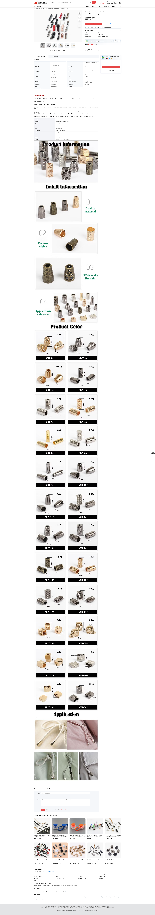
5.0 (106, 58)
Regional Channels (92, 906)
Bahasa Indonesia (111, 907)
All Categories (38, 6)
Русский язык (66, 907)
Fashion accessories (103, 876)
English (49, 907)
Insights (108, 906)
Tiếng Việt (105, 907)
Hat (56, 874)
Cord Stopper (98, 896)
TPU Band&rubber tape (60, 878)
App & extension (106, 6)
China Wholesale (72, 906)
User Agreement (84, 910)
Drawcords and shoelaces (82, 878)
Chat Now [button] (113, 23)
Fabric (35, 874)
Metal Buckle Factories (72, 896)
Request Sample (108, 27)
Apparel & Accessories (40, 8)
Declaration (90, 910)
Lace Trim (36, 878)
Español (53, 907)
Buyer (93, 6)
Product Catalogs (51, 871)
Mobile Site (104, 906)
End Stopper (81, 896)
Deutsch (75, 907)
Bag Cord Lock (106, 896)
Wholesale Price (79, 906)
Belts (57, 876)
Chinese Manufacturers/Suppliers (63, 906)
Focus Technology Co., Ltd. (69, 910)
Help (99, 6)
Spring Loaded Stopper (48, 891)
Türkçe (101, 907)
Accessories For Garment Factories (52, 896)
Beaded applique (102, 874)
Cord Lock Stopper (38, 891)
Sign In (86, 50)
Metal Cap (64, 896)
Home (35, 8)
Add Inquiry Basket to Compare (58, 50)
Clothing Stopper (56, 8)
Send (43, 809)
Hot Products (48, 906)
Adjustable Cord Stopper (60, 891)
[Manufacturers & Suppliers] (40, 2)
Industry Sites (85, 906)
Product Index (98, 906)
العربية (84, 907)
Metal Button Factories (39, 896)
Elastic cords (80, 874)
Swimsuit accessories (38, 876)
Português (57, 907)
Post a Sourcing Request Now (67, 809)
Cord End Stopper (114, 896)
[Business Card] (119, 61)
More (35, 902)
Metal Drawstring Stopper (65, 8)
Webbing (101, 878)
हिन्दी (93, 907)
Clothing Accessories (49, 8)
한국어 (87, 907)
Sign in (120, 3)
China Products (53, 906)
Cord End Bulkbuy (38, 899)
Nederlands (80, 907)
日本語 (91, 907)
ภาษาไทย (97, 907)
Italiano (71, 907)
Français (61, 907)
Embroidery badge (81, 876)
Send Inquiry (93, 23)
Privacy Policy (95, 910)
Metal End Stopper (89, 896)
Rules (120, 6)
